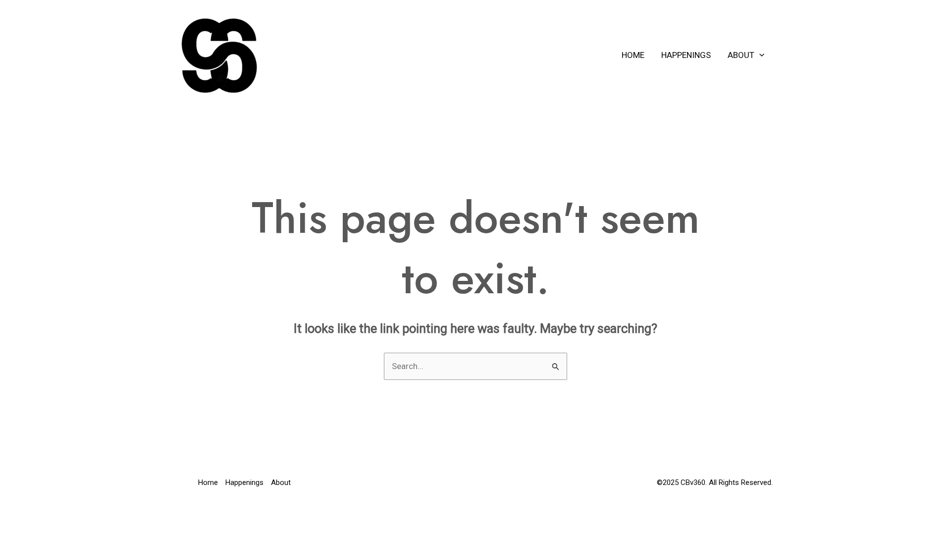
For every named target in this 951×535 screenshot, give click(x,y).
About (741, 55)
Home (633, 55)
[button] (759, 55)
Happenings (686, 55)
